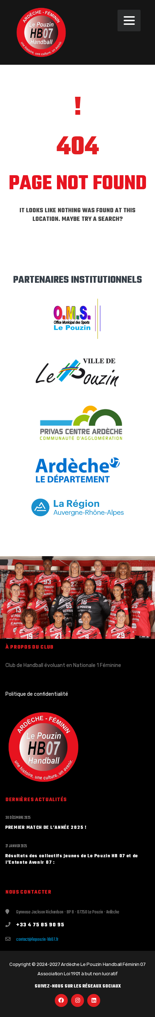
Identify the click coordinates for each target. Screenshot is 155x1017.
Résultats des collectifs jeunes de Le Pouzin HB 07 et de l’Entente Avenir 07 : (71, 859)
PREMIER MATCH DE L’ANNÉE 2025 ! (46, 828)
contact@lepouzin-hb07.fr (37, 939)
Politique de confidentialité (36, 694)
